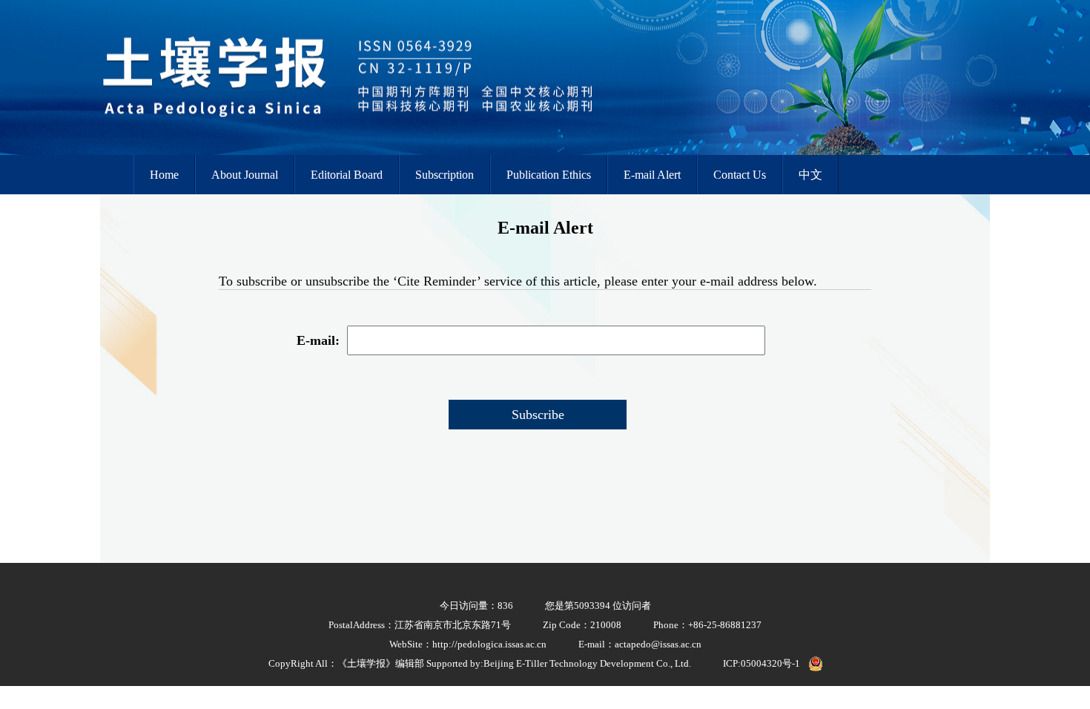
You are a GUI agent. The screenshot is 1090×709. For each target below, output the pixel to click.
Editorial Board (347, 174)
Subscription (444, 174)
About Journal (244, 174)
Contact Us (739, 174)
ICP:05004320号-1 (761, 663)
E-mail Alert (652, 174)
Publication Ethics (548, 174)
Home (164, 174)
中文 (810, 174)
